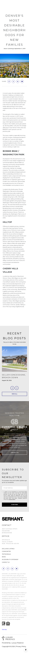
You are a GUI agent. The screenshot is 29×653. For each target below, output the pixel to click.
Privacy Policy (12, 499)
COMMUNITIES (6, 551)
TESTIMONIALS (6, 554)
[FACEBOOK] (3, 568)
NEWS (4, 557)
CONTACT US (6, 562)
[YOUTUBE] (16, 568)
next (17, 388)
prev (12, 388)
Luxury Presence (17, 643)
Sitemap (4, 629)
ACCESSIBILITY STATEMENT (10, 559)
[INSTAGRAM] (8, 568)
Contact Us (14, 452)
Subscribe (14, 504)
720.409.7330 (6, 530)
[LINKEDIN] (12, 568)
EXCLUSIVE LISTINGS (8, 548)
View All (14, 394)
